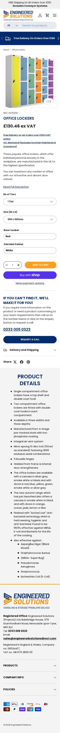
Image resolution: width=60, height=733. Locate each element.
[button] (47, 15)
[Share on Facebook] (21, 362)
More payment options (30, 283)
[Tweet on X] (15, 362)
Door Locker (11, 230)
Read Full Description (16, 187)
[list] (30, 81)
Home (6, 49)
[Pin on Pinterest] (28, 362)
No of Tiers (9, 194)
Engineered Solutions (21, 724)
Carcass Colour (13, 244)
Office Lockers (18, 49)
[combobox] (30, 25)
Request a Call (30, 339)
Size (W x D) (10, 212)
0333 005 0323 (16, 329)
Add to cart (40, 265)
